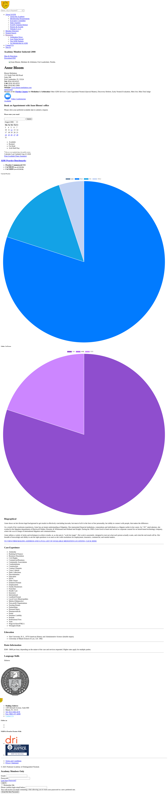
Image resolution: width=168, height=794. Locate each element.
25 (9, 135)
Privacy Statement (12, 763)
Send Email (8, 90)
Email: (3, 776)
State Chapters (15, 23)
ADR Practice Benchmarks (13, 160)
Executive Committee (18, 21)
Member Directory (12, 31)
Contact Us (9, 45)
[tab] (84, 160)
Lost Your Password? (8, 780)
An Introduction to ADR (19, 43)
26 (11, 135)
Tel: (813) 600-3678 (12, 712)
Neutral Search (10, 33)
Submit (29, 119)
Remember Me (9, 785)
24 (6, 135)
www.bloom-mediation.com (21, 88)
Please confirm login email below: (13, 787)
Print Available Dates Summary (15, 156)
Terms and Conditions (13, 761)
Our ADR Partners (17, 41)
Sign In (8, 47)
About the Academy (17, 17)
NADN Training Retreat (19, 25)
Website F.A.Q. (15, 29)
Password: (4, 778)
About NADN (10, 14)
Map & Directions (10, 56)
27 (14, 135)
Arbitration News (16, 37)
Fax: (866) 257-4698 (12, 714)
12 (11, 130)
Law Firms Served (16, 39)
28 (17, 135)
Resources (9, 35)
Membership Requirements (19, 19)
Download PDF (10, 58)
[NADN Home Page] (15, 695)
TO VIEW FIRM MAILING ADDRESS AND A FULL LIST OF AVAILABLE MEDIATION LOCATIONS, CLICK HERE (50, 541)
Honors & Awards (16, 27)
